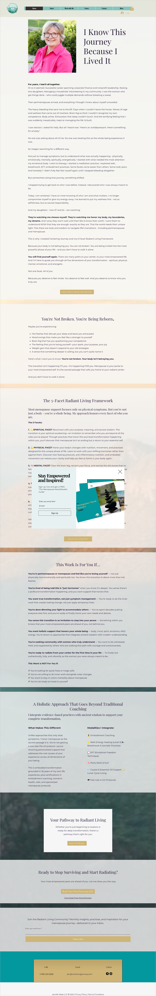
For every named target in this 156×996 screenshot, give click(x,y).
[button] (120, 472)
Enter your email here (47, 501)
